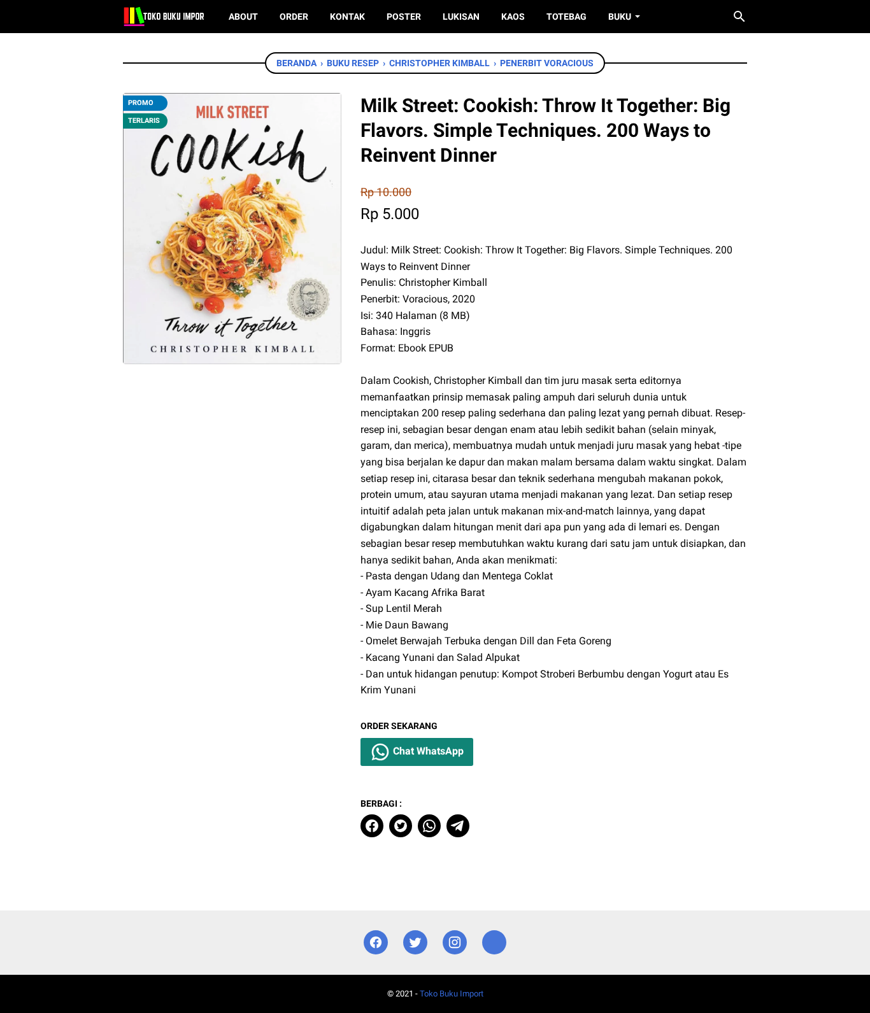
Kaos (513, 16)
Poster (404, 16)
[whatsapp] (429, 825)
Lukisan (461, 16)
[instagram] (455, 942)
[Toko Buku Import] (164, 16)
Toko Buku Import (451, 993)
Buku (619, 16)
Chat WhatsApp (427, 751)
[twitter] (400, 825)
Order (294, 16)
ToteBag (566, 16)
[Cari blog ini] (739, 16)
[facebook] (371, 825)
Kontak (347, 16)
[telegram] (457, 825)
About (243, 16)
